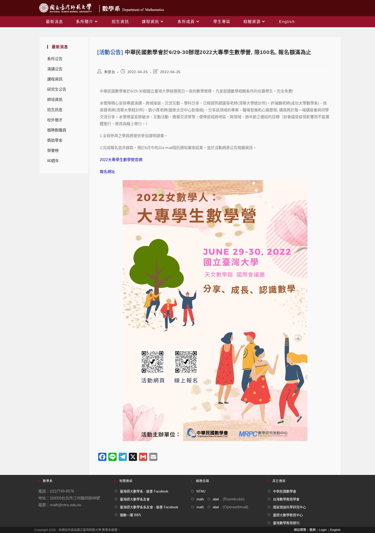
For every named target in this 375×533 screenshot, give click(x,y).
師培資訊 (54, 99)
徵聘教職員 (56, 130)
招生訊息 (54, 110)
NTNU (200, 491)
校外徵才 (54, 120)
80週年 (53, 160)
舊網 (312, 530)
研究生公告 (56, 89)
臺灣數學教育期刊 (286, 523)
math (200, 499)
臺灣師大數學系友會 (135, 499)
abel (216, 499)
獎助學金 (54, 140)
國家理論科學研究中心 (289, 507)
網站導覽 (300, 530)
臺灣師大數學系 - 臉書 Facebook (144, 491)
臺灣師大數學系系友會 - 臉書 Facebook (149, 507)
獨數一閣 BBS (130, 515)
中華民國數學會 (284, 491)
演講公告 (54, 69)
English (335, 530)
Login (323, 530)
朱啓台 (109, 72)
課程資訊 (54, 79)
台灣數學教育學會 (286, 499)
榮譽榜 (53, 150)
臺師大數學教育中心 (288, 515)
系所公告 (54, 59)
